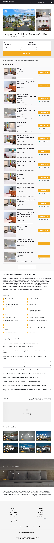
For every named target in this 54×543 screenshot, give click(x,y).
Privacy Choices (39, 518)
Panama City (18, 7)
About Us (13, 508)
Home (4, 7)
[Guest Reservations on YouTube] (39, 526)
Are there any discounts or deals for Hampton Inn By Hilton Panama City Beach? (24, 385)
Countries (9, 7)
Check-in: (6, 42)
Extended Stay (40, 516)
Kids (37, 47)
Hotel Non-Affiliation (13, 522)
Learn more (35, 60)
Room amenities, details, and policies (25, 78)
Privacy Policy (13, 516)
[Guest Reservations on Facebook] (15, 526)
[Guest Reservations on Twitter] (21, 526)
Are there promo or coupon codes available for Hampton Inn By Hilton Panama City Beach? (25, 390)
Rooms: (5, 47)
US (50, 399)
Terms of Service (13, 514)
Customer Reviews (13, 512)
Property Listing (13, 520)
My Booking (40, 510)
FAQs (13, 510)
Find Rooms (27, 53)
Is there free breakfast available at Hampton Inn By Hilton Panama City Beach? (24, 374)
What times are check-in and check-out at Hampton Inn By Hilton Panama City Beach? (24, 357)
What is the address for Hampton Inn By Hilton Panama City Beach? (21, 343)
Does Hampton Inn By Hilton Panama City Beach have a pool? (19, 362)
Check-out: (30, 42)
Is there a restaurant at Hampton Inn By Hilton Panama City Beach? (21, 366)
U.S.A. (13, 7)
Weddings (40, 514)
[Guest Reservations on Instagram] (27, 526)
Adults (21, 47)
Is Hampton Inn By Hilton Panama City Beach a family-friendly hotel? (21, 381)
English (32, 2)
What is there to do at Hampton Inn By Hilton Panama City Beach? (21, 377)
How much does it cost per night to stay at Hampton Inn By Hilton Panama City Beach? (24, 351)
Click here (36, 496)
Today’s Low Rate (45, 75)
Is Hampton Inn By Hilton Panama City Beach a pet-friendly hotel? (20, 370)
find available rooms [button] (27, 267)
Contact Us (40, 508)
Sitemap (13, 518)
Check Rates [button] (44, 72)
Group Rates (41, 512)
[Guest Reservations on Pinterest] (33, 526)
